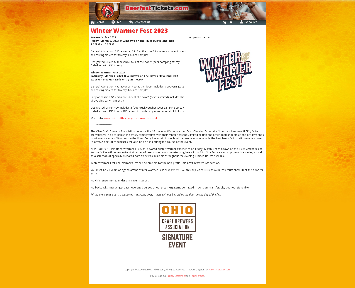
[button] (227, 21)
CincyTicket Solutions (220, 269)
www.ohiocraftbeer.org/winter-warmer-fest (130, 118)
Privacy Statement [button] (176, 275)
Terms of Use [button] (197, 275)
